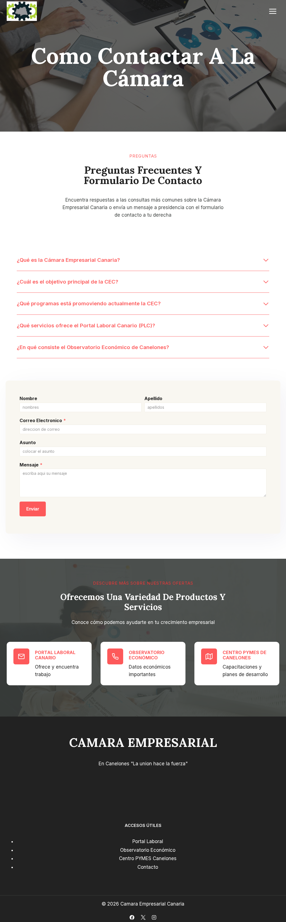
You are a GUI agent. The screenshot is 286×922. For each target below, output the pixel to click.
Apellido (153, 398)
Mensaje (31, 465)
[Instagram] (154, 917)
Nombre (28, 398)
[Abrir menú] (272, 11)
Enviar (32, 509)
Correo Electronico (43, 420)
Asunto (28, 442)
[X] (143, 917)
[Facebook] (132, 917)
